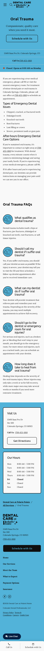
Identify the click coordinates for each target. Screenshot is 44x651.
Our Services (9, 564)
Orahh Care (24, 615)
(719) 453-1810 (25, 60)
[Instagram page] (9, 596)
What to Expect (10, 576)
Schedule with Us (22, 38)
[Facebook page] (4, 596)
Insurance (7, 589)
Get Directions (22, 440)
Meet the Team (10, 570)
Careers (16, 615)
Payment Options (11, 583)
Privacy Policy (8, 612)
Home (6, 557)
